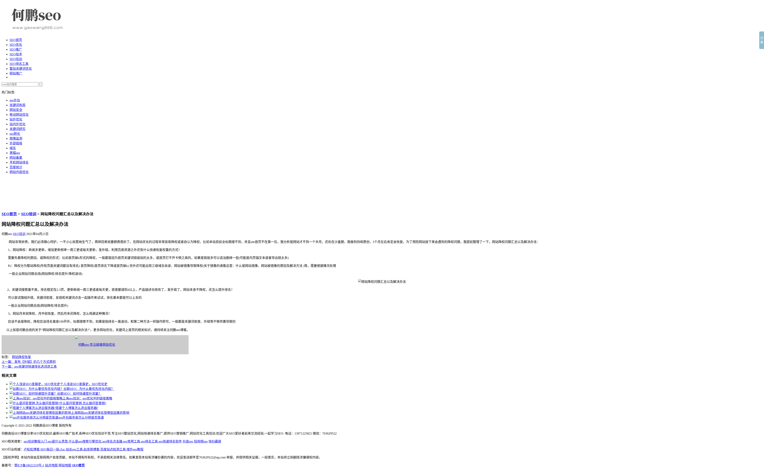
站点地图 (51, 465)
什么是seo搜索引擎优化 (85, 441)
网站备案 (16, 157)
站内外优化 (17, 124)
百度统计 (16, 167)
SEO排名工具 (19, 64)
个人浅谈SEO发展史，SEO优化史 (83, 384)
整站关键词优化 (21, 68)
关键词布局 (17, 105)
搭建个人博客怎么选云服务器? (77, 408)
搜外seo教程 (135, 449)
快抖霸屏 (215, 441)
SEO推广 (16, 49)
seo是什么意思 (58, 441)
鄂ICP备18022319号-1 (29, 465)
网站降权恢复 (21, 357)
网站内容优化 (19, 172)
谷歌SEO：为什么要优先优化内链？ (88, 389)
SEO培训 (16, 59)
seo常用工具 (131, 441)
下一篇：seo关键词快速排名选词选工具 (29, 366)
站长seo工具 (74, 449)
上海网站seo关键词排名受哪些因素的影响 (100, 412)
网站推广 (16, 73)
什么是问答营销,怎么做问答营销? (82, 403)
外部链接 (16, 143)
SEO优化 (16, 44)
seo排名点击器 (112, 441)
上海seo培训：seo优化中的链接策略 (87, 398)
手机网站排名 (19, 162)
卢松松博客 (32, 449)
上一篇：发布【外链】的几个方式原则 (29, 361)
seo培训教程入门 (35, 441)
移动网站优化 (19, 114)
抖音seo (188, 441)
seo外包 (15, 100)
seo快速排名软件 (170, 441)
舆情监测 (16, 138)
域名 (13, 148)
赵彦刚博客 (91, 449)
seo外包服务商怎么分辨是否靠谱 (81, 417)
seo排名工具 (149, 441)
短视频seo (201, 441)
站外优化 (16, 119)
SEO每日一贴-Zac (52, 449)
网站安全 (16, 110)
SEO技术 (16, 54)
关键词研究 (17, 129)
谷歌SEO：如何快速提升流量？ (79, 393)
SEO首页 (16, 40)
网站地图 (64, 465)
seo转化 (15, 133)
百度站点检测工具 (113, 449)
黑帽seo (15, 153)
